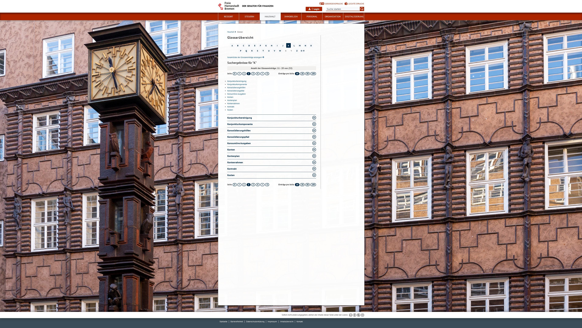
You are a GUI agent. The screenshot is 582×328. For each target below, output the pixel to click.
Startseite (223, 321)
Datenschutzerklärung (255, 321)
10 (297, 73)
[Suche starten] (362, 9)
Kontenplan (232, 100)
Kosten (230, 110)
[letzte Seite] (267, 73)
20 (302, 73)
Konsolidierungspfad (235, 90)
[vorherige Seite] (239, 73)
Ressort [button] (228, 16)
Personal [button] (312, 16)
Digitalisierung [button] (354, 16)
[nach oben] (572, 318)
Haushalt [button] (270, 16)
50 (307, 73)
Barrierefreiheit (237, 321)
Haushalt (230, 32)
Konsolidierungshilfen (236, 87)
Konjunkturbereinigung (236, 81)
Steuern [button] (249, 16)
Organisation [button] (333, 16)
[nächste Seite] (262, 73)
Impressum (272, 321)
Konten (230, 97)
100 (313, 73)
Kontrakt (230, 106)
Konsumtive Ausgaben (236, 94)
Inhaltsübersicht (286, 321)
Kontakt (300, 321)
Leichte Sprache (356, 3)
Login (316, 8)
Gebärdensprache (334, 3)
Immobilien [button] (291, 16)
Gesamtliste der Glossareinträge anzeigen (244, 57)
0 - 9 (302, 51)
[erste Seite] (235, 73)
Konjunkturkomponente (237, 84)
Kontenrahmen (233, 103)
